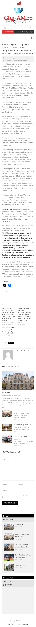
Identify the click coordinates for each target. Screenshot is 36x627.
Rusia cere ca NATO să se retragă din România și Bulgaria (8, 330)
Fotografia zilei (20, 565)
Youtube (7, 581)
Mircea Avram (23, 60)
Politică (15, 60)
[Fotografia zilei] (10, 567)
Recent (7, 515)
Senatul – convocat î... (21, 411)
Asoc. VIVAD (11, 625)
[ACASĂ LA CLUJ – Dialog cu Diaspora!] (8, 427)
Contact (7, 585)
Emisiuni (19, 625)
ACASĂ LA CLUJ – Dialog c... (23, 425)
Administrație (8, 60)
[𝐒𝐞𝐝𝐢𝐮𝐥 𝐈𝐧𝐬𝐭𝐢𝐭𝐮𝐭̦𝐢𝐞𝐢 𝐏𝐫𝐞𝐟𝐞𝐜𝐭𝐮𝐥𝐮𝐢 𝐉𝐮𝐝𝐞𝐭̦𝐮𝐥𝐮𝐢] (19, 380)
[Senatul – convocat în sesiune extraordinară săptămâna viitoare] (8, 413)
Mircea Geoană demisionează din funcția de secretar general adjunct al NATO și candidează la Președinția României (8, 314)
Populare (8, 519)
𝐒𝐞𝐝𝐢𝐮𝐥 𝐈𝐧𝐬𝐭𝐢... (6, 392)
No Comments (19, 58)
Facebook (8, 577)
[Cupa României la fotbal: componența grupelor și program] (10, 557)
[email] (29, 351)
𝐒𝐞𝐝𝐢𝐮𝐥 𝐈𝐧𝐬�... (19, 524)
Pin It (4, 343)
